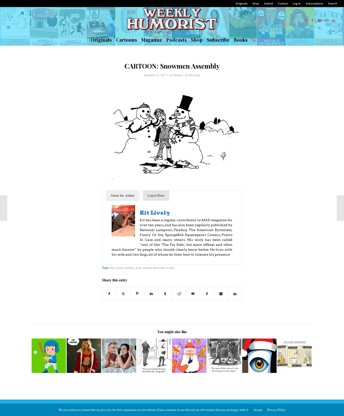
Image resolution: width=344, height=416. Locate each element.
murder (147, 267)
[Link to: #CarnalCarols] (84, 356)
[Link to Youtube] (319, 20)
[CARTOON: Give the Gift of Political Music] (3, 208)
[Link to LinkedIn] (333, 20)
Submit (268, 3)
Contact (283, 3)
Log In (297, 3)
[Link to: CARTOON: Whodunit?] (294, 356)
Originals (242, 3)
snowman (159, 267)
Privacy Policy (276, 410)
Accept (257, 410)
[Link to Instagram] (326, 20)
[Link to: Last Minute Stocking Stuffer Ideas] (259, 356)
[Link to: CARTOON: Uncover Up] (154, 356)
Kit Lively (194, 75)
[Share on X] (123, 293)
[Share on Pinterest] (137, 293)
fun (112, 267)
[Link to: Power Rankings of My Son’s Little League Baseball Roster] (49, 356)
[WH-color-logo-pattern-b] (172, 20)
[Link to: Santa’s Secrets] (189, 356)
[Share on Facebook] (109, 293)
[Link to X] (305, 20)
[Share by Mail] (193, 293)
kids (138, 267)
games (120, 267)
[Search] (253, 40)
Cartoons (177, 75)
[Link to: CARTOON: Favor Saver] (224, 356)
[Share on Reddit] (179, 293)
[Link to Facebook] (312, 20)
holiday (130, 267)
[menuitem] (241, 3)
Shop (256, 3)
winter (170, 267)
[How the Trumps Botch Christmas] (340, 208)
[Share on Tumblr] (165, 293)
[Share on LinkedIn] (151, 293)
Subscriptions (314, 3)
